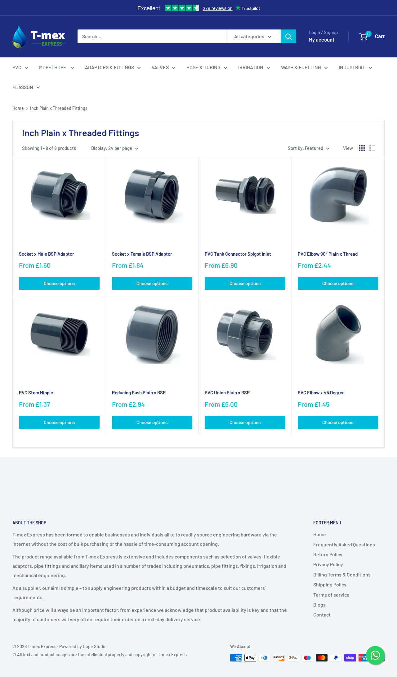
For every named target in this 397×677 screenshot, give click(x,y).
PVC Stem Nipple (36, 392)
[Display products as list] (372, 148)
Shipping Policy (329, 584)
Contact (322, 614)
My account (321, 39)
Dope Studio (95, 646)
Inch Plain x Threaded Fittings (58, 108)
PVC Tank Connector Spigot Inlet (238, 254)
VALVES (160, 67)
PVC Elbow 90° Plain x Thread (328, 254)
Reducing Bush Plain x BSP (139, 392)
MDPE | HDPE (53, 67)
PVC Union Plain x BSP (227, 392)
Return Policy (327, 554)
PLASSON (22, 87)
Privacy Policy (328, 564)
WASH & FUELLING (301, 67)
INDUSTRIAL (352, 67)
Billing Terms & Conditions (342, 574)
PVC (16, 67)
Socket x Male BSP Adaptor (46, 254)
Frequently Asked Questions (344, 544)
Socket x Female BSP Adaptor (142, 254)
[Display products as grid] (362, 148)
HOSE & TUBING (203, 67)
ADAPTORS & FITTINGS (109, 67)
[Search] (288, 36)
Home (18, 108)
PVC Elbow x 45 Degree (321, 392)
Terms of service (331, 595)
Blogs (319, 605)
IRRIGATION (250, 67)
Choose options (59, 283)
